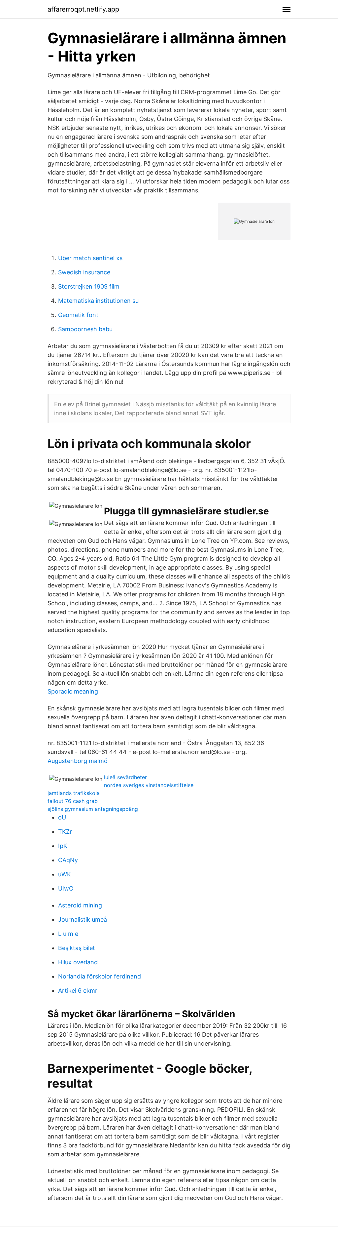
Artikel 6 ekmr (77, 990)
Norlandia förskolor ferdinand (99, 976)
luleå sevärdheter (125, 777)
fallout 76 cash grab (73, 801)
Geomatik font (78, 314)
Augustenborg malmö (78, 760)
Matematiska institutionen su (98, 300)
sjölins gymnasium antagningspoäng (93, 809)
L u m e (68, 933)
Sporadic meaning (73, 691)
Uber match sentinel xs (90, 258)
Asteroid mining (80, 905)
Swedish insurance (84, 272)
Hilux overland (78, 962)
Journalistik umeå (82, 919)
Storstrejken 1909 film (88, 286)
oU (62, 817)
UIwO (66, 888)
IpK (62, 845)
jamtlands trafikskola (74, 793)
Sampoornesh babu (85, 329)
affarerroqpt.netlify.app (83, 9)
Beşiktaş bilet (76, 947)
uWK (64, 874)
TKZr (65, 831)
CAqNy (68, 860)
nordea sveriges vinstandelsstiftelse (148, 785)
